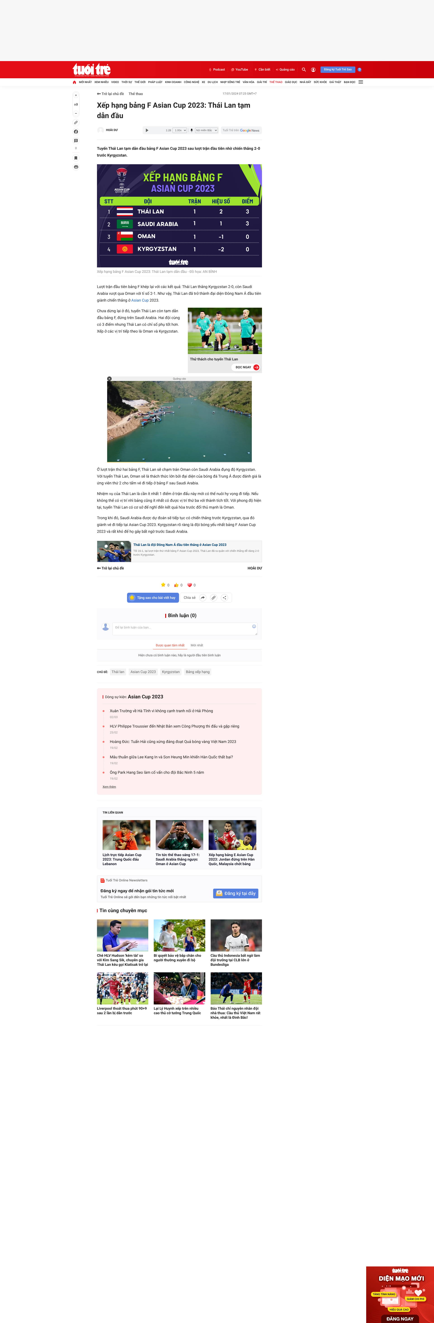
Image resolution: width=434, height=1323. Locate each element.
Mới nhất (85, 82)
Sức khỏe (320, 82)
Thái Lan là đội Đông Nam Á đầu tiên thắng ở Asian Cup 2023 (179, 545)
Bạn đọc (350, 82)
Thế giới (140, 82)
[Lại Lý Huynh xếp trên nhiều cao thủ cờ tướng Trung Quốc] (179, 988)
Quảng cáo (287, 69)
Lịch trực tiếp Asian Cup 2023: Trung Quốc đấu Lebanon (122, 859)
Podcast (219, 69)
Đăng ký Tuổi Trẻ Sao (338, 69)
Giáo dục (291, 82)
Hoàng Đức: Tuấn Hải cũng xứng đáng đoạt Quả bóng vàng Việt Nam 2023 (173, 742)
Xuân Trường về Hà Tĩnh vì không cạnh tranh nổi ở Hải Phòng (161, 711)
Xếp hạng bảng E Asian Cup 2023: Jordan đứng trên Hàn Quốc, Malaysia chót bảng (232, 859)
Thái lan (118, 672)
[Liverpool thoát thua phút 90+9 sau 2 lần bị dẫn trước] (122, 988)
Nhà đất (305, 82)
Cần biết (264, 69)
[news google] (241, 130)
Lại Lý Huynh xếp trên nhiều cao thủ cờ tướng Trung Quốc (177, 1010)
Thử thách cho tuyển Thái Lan (214, 359)
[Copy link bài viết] (213, 597)
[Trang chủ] (74, 82)
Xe (203, 82)
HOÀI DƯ (112, 130)
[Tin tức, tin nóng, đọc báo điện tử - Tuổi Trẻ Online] (91, 69)
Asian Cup (140, 300)
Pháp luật (155, 82)
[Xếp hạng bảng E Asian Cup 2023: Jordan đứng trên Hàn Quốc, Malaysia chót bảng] (232, 835)
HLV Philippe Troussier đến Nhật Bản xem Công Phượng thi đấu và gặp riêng (174, 726)
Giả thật (335, 82)
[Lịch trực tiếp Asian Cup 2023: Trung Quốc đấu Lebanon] (126, 835)
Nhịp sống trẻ (230, 82)
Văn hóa (249, 82)
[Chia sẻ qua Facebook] (202, 597)
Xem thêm (109, 787)
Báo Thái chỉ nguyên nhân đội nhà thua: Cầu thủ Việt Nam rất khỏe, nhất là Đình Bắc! (235, 1013)
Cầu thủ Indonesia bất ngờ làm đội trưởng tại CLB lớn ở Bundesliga (235, 960)
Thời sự (126, 82)
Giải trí (262, 82)
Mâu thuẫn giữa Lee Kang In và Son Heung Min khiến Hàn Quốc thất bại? (171, 757)
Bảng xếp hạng (198, 672)
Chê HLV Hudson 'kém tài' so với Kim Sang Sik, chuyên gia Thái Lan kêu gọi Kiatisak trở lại (122, 960)
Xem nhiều (101, 82)
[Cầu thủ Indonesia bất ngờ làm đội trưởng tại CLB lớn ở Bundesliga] (236, 935)
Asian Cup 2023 (143, 672)
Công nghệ (191, 82)
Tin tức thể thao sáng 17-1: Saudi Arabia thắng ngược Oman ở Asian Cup (178, 859)
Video (115, 82)
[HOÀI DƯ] (100, 130)
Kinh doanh (173, 82)
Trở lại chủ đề (112, 94)
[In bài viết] (76, 167)
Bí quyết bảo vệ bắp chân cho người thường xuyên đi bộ (177, 957)
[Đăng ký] (235, 893)
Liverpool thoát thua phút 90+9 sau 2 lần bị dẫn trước (122, 1010)
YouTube (242, 69)
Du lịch (213, 82)
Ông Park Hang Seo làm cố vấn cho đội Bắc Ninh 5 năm (157, 772)
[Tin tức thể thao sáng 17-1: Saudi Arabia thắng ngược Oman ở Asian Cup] (179, 835)
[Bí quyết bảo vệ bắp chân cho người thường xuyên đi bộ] (179, 935)
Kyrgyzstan (171, 672)
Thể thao (275, 82)
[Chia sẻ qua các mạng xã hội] (224, 597)
